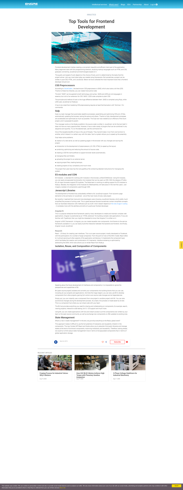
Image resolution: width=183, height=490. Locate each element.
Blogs (123, 5)
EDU (129, 5)
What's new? (114, 5)
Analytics (91, 15)
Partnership (137, 5)
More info (62, 487)
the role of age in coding (119, 204)
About (146, 5)
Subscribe (117, 342)
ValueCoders (68, 88)
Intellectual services (99, 5)
